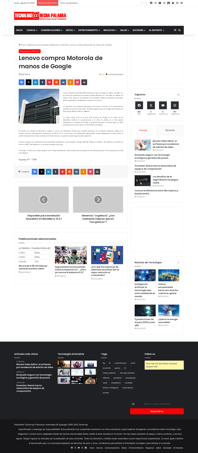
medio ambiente (109, 373)
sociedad (128, 383)
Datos (69, 30)
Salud (123, 30)
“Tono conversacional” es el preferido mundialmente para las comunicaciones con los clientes (102, 3)
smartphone (116, 383)
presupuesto (131, 378)
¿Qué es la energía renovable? (168, 321)
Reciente (170, 130)
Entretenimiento (88, 30)
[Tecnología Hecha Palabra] (41, 16)
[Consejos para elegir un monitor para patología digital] (64, 372)
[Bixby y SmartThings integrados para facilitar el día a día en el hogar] (77, 372)
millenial (106, 378)
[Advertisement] (128, 15)
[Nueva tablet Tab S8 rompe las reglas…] (91, 380)
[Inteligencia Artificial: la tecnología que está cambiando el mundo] (145, 275)
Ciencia (31, 30)
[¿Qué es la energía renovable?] (168, 311)
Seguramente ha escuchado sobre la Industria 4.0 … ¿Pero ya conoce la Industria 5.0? (70, 269)
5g (104, 363)
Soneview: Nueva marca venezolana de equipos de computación (155, 167)
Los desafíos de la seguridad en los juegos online (165, 179)
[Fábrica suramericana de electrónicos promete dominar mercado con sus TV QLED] (64, 380)
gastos (117, 368)
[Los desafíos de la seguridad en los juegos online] (143, 180)
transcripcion (127, 388)
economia (107, 368)
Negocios (109, 30)
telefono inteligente (110, 388)
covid (133, 363)
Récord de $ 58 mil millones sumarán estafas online (33, 267)
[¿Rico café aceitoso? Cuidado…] (64, 364)
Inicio (19, 30)
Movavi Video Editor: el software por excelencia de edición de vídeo (166, 144)
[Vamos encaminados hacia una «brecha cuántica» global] (168, 275)
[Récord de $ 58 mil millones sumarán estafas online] (35, 254)
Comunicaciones (50, 30)
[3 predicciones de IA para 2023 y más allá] (145, 311)
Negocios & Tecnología (37, 45)
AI (109, 363)
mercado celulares (127, 373)
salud (105, 383)
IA (125, 368)
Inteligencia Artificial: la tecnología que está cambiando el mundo (145, 290)
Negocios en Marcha (58, 45)
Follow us (150, 354)
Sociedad (138, 30)
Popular (143, 130)
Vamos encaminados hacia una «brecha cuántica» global (168, 289)
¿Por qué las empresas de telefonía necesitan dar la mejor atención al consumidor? (105, 271)
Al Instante (155, 30)
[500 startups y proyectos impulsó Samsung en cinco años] (77, 380)
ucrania (106, 392)
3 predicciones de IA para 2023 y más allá (145, 322)
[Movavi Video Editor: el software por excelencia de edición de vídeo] (143, 145)
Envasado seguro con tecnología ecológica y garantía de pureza (152, 156)
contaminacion (121, 363)
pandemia (117, 378)
